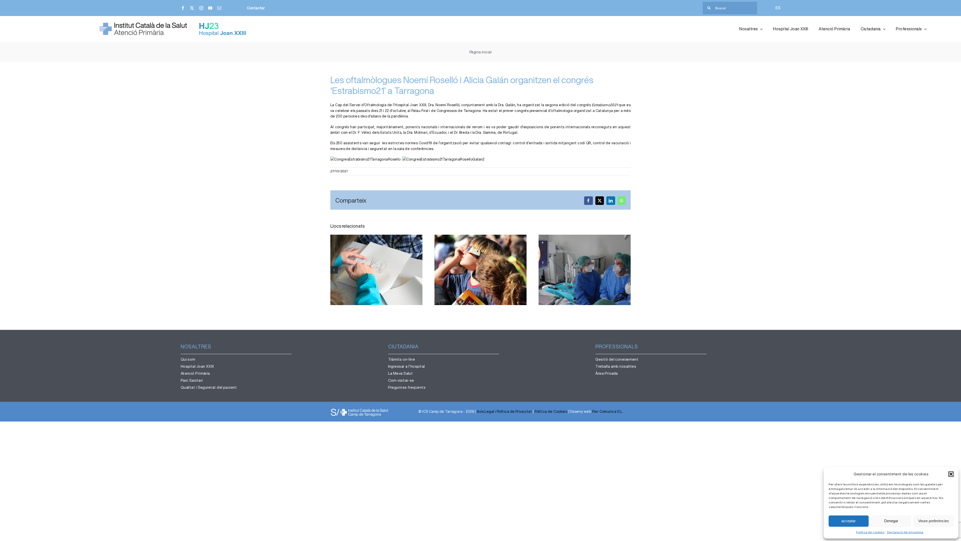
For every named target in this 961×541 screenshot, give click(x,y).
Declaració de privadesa (905, 532)
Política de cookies (870, 532)
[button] (950, 474)
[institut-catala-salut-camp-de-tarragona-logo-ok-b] (359, 410)
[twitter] (192, 8)
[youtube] (210, 8)
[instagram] (201, 8)
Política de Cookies (551, 411)
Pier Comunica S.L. (607, 411)
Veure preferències (933, 521)
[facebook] (183, 8)
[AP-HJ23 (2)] (174, 24)
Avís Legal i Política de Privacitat (504, 411)
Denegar (891, 521)
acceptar (848, 521)
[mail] (219, 8)
